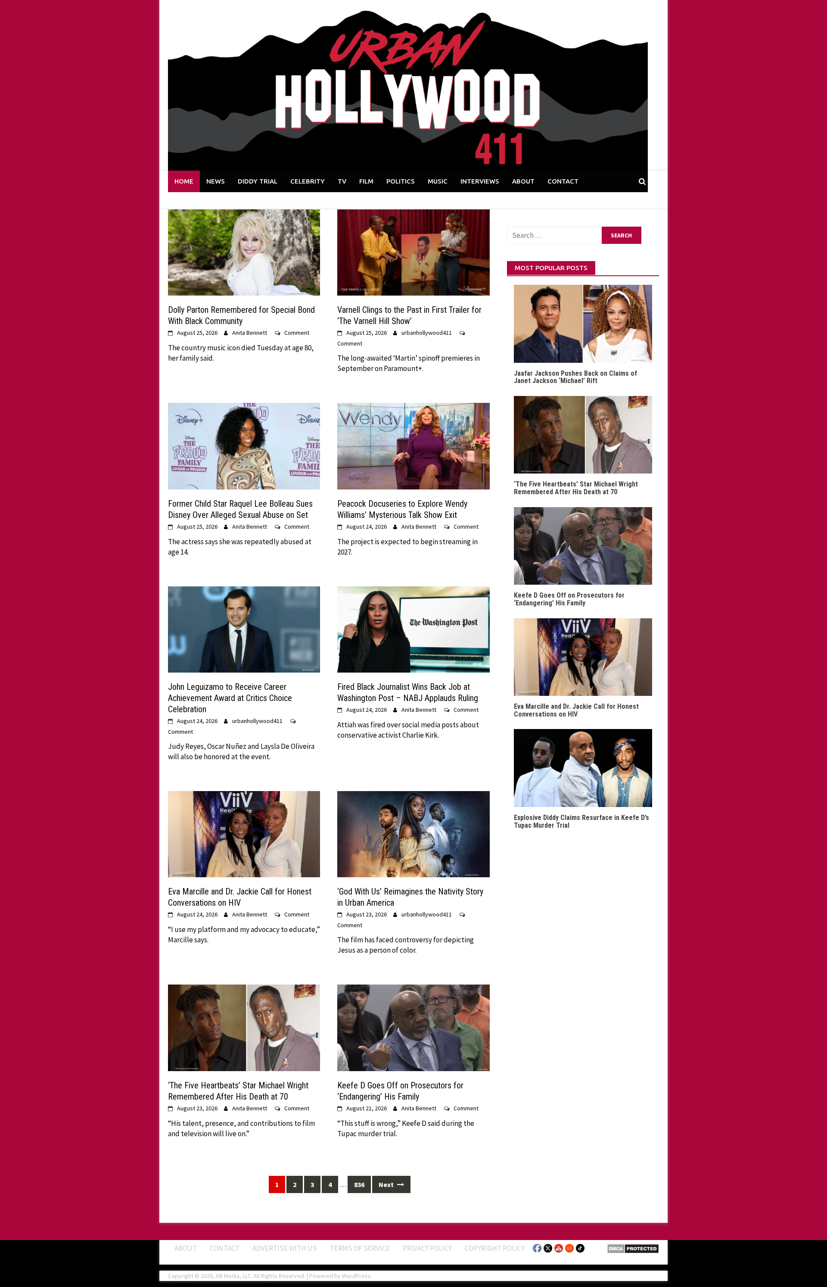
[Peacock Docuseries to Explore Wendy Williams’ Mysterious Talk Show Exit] (413, 445)
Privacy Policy (427, 1248)
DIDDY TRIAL (257, 181)
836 (359, 1184)
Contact (224, 1248)
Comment (296, 333)
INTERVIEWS (479, 181)
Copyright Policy (495, 1248)
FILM (366, 181)
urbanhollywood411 (426, 333)
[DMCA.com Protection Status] (633, 1248)
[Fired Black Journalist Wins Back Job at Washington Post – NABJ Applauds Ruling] (413, 628)
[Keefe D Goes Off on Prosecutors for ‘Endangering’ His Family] (413, 1027)
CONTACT (562, 181)
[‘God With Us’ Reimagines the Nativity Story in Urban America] (413, 833)
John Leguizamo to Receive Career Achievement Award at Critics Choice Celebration (230, 698)
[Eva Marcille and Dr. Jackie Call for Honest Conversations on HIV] (244, 833)
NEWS (215, 181)
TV (342, 181)
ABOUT (523, 181)
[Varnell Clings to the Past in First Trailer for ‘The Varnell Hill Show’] (413, 251)
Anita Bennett (249, 333)
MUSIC (438, 181)
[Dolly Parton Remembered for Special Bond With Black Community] (244, 251)
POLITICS (400, 181)
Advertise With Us (284, 1248)
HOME (183, 181)
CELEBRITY (307, 181)
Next (387, 1184)
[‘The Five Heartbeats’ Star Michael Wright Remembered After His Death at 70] (244, 1027)
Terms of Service (360, 1248)
